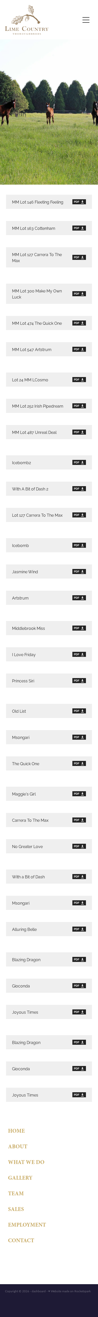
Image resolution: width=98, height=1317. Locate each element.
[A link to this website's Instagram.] (21, 1257)
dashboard (39, 1291)
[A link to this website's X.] (30, 1257)
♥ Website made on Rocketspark (69, 1291)
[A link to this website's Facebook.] (11, 1257)
